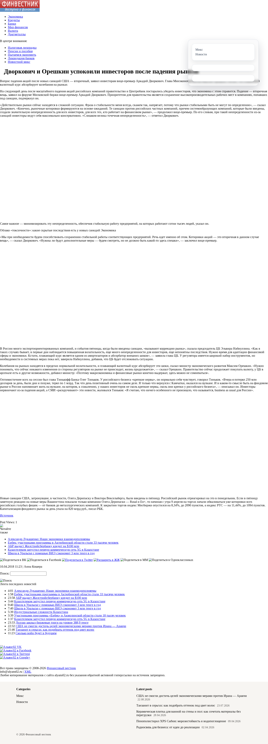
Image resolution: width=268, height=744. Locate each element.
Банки (12, 23)
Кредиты (14, 20)
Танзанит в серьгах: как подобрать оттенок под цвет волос (55, 629)
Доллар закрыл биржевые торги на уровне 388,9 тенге (52, 622)
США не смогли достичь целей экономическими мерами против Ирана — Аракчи (71, 626)
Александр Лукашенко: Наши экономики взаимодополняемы (49, 539)
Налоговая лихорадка (22, 47)
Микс (20, 695)
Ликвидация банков (21, 58)
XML (27, 671)
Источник (6, 515)
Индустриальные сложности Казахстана (41, 612)
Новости (22, 702)
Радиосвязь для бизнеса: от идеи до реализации (168, 727)
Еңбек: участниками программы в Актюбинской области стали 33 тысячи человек (63, 542)
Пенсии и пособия (20, 51)
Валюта (13, 30)
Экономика (15, 16)
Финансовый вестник (61, 668)
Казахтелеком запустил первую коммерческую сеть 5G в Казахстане (53, 549)
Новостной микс (19, 61)
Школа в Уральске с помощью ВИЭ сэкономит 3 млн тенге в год (51, 553)
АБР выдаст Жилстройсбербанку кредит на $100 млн (43, 546)
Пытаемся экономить (22, 54)
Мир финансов (18, 27)
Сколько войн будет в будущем (36, 633)
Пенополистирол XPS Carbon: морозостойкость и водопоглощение (181, 721)
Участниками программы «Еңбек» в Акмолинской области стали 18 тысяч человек (70, 615)
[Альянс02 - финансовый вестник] (20, 10)
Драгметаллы (17, 34)
